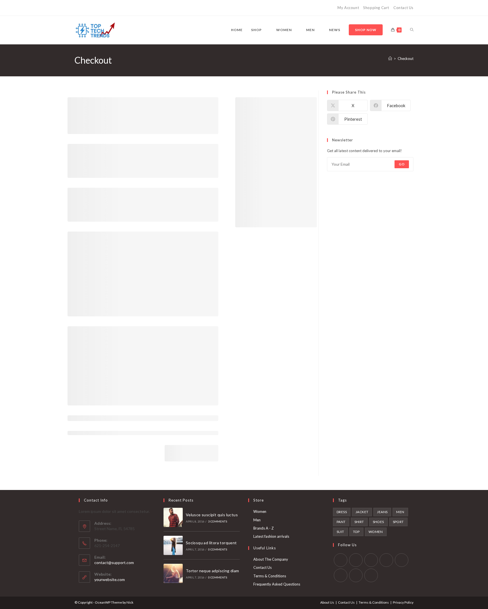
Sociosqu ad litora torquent (211, 542)
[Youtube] (108, 8)
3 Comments (217, 521)
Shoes (378, 522)
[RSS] (121, 8)
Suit (340, 532)
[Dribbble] (95, 8)
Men (257, 520)
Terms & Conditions (269, 576)
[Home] (390, 58)
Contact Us (403, 7)
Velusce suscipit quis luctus (212, 514)
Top (356, 532)
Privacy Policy (403, 602)
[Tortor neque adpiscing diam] (173, 573)
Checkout (405, 58)
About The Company (270, 559)
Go (402, 164)
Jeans (382, 512)
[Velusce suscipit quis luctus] (173, 517)
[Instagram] (102, 8)
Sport (398, 522)
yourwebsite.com (109, 579)
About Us (327, 602)
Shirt (359, 522)
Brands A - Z (263, 528)
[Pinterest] (89, 8)
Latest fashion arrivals (271, 536)
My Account (348, 7)
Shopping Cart (376, 7)
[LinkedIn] (386, 560)
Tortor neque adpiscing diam (212, 570)
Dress (342, 512)
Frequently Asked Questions (276, 584)
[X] (77, 8)
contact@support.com (114, 562)
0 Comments (217, 549)
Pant (341, 522)
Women (259, 511)
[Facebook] (82, 8)
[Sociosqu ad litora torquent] (173, 545)
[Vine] (115, 8)
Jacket (362, 512)
